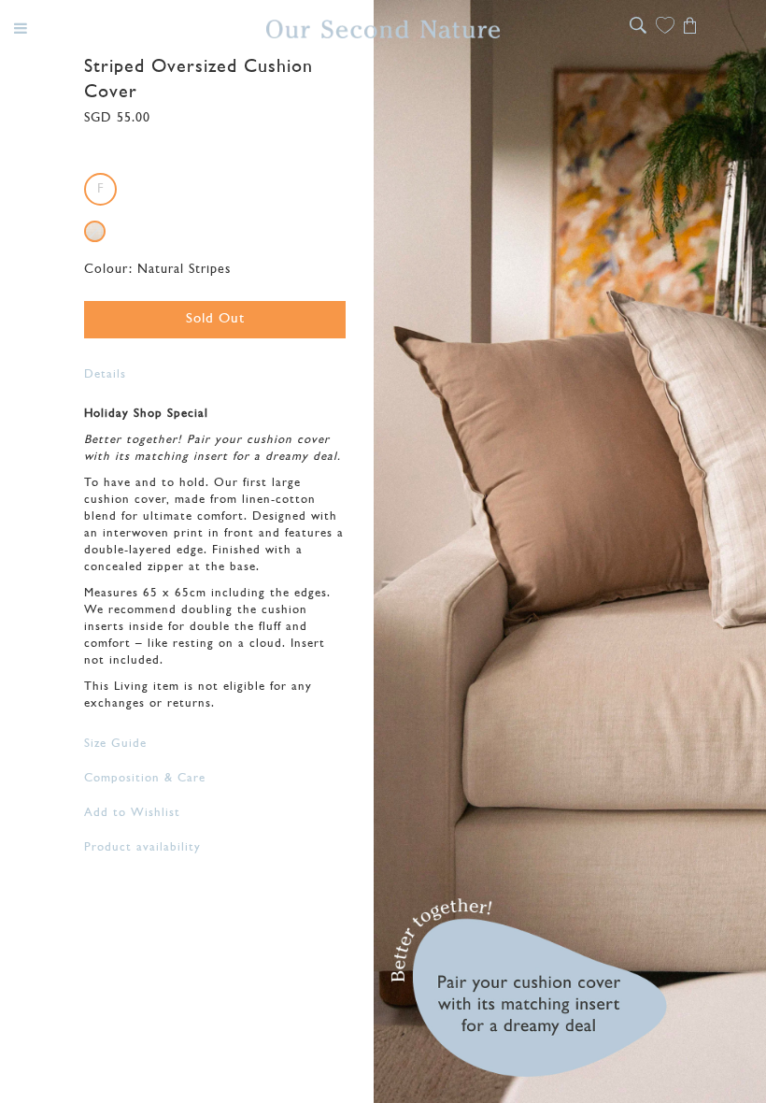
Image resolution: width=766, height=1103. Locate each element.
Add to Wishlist (132, 813)
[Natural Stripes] (95, 231)
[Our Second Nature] (383, 29)
